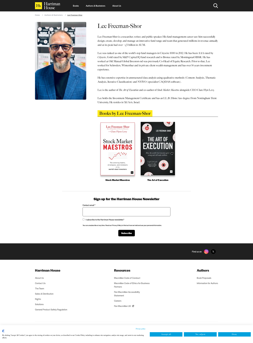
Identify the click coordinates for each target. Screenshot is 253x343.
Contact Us (40, 283)
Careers (117, 300)
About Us (116, 5)
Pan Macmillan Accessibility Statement (127, 293)
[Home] (47, 5)
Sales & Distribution (44, 293)
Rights (38, 298)
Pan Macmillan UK (122, 305)
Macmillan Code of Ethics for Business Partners (132, 285)
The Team (39, 288)
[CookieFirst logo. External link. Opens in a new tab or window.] (3, 331)
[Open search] (215, 5)
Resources (122, 270)
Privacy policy (140, 329)
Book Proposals (204, 277)
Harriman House (47, 270)
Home (37, 15)
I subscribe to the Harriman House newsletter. (105, 219)
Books (76, 5)
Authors (203, 270)
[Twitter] (213, 251)
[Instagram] (206, 251)
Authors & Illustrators (95, 5)
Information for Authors (207, 283)
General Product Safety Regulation (51, 309)
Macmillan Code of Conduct (127, 277)
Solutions (39, 304)
